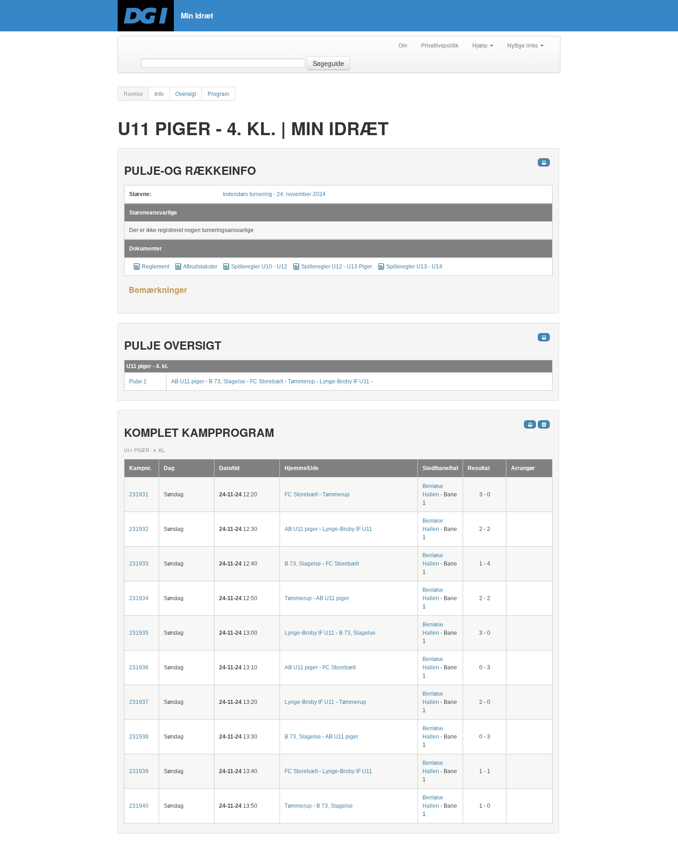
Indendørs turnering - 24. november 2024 (274, 194)
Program (218, 93)
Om (402, 45)
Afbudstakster (201, 266)
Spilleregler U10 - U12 (259, 266)
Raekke (133, 93)
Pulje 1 (138, 381)
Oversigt (185, 93)
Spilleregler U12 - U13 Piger (336, 266)
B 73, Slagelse (227, 381)
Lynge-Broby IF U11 (345, 381)
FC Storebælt (267, 381)
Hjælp (480, 45)
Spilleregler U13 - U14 (414, 266)
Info (159, 93)
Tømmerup (302, 381)
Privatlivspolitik (439, 45)
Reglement (155, 266)
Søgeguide (328, 63)
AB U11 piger (188, 381)
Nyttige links (523, 45)
